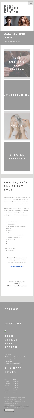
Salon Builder (7, 405)
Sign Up (9, 410)
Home (5, 407)
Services (8, 407)
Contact (21, 407)
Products (15, 407)
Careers (24, 407)
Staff (18, 407)
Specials (12, 407)
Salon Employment (16, 405)
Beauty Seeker (26, 405)
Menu (30, 3)
